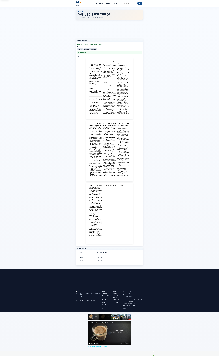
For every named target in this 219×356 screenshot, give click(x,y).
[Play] (117, 317)
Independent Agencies (137, 297)
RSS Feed (104, 302)
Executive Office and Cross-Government (131, 303)
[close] (153, 351)
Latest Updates (115, 295)
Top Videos (114, 3)
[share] (129, 322)
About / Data (114, 297)
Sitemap (114, 304)
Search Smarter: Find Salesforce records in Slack (102, 322)
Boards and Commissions (128, 299)
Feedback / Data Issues (115, 300)
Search (95, 3)
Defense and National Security (129, 301)
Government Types (106, 295)
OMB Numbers (105, 297)
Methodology (104, 299)
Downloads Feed (115, 302)
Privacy (103, 308)
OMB (79, 2)
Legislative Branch (127, 305)
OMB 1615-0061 (82, 9)
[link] (89, 322)
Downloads (107, 3)
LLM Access (104, 306)
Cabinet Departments (127, 297)
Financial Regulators (138, 299)
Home (77, 9)
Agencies (101, 3)
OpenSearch (115, 306)
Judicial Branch (135, 305)
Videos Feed (104, 304)
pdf (82, 46)
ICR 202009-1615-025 (91, 9)
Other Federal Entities (127, 307)
